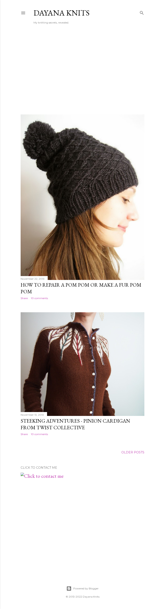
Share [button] (24, 298)
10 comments (39, 298)
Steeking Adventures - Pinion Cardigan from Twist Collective (75, 424)
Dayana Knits (62, 13)
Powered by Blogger (86, 588)
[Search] (141, 12)
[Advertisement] (82, 73)
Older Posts (132, 452)
